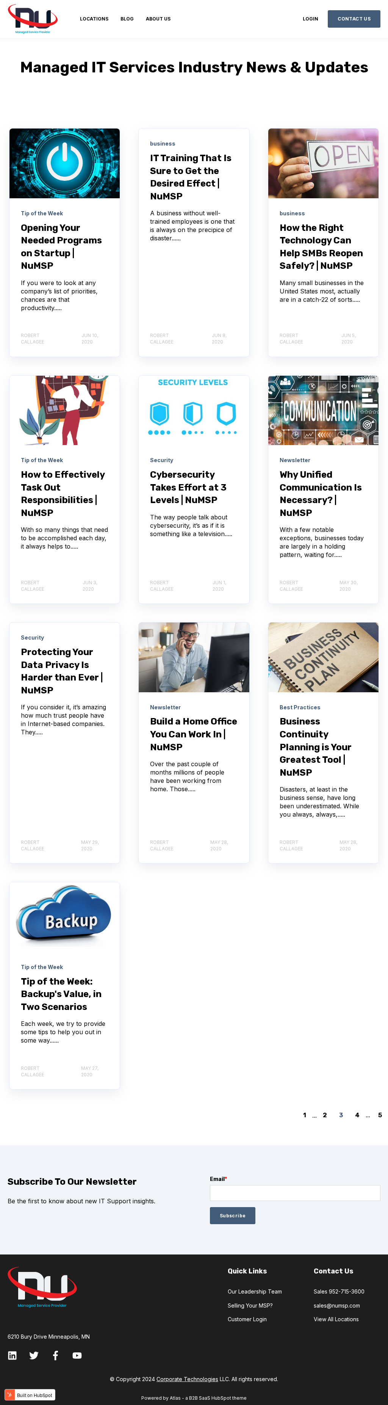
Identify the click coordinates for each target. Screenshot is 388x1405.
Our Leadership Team (255, 1291)
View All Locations (336, 1319)
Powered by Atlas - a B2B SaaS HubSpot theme (194, 1398)
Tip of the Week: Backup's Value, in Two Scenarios (61, 994)
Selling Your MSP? (250, 1305)
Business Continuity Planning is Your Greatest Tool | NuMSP (316, 747)
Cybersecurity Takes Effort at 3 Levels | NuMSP (188, 487)
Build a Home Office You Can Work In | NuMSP (193, 734)
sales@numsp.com (337, 1305)
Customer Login (247, 1319)
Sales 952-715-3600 (339, 1291)
